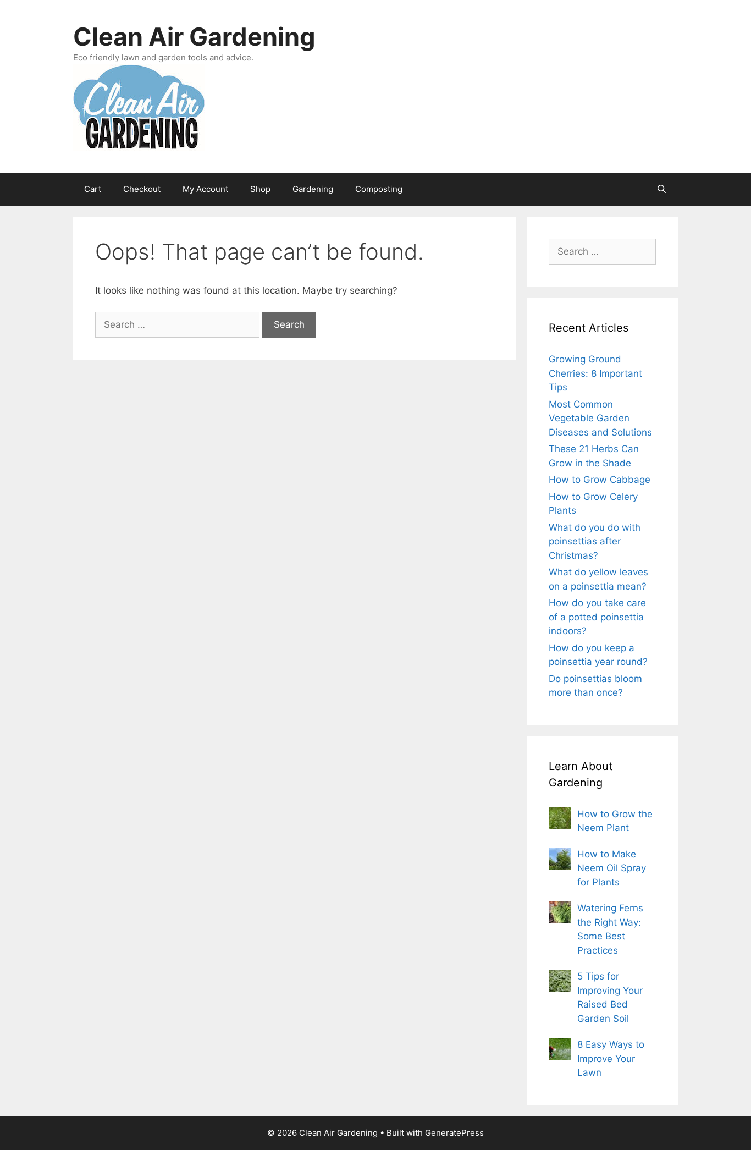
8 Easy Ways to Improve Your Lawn (610, 1058)
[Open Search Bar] (661, 189)
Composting (378, 189)
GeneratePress (454, 1132)
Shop (260, 189)
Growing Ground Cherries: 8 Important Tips (595, 373)
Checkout (142, 189)
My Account (205, 189)
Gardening (312, 189)
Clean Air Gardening (194, 36)
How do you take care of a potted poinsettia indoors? (597, 616)
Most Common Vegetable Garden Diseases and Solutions (600, 418)
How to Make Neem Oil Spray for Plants (611, 868)
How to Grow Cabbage (599, 479)
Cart (92, 189)
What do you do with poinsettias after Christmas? (594, 541)
